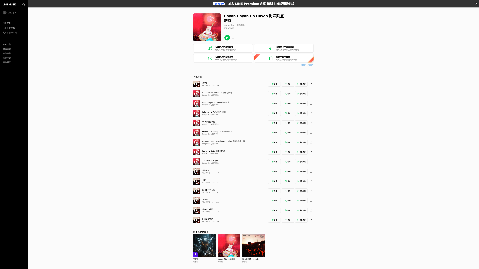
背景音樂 (303, 84)
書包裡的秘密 (207, 209)
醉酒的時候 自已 (208, 190)
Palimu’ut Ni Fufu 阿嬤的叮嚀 (214, 112)
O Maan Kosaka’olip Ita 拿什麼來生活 (217, 131)
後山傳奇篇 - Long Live (210, 85)
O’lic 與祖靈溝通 (208, 122)
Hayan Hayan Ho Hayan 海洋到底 (215, 102)
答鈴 (289, 84)
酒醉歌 (205, 83)
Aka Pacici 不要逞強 (210, 160)
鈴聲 (275, 84)
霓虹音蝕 (196, 259)
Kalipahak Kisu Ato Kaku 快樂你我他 (217, 92)
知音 (204, 180)
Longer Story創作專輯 (210, 95)
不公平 (205, 199)
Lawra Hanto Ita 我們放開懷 (213, 151)
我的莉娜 (205, 170)
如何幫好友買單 (307, 65)
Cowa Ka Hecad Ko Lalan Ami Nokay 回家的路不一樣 (223, 141)
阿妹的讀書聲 (207, 219)
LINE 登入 (12, 12)
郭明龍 (195, 262)
